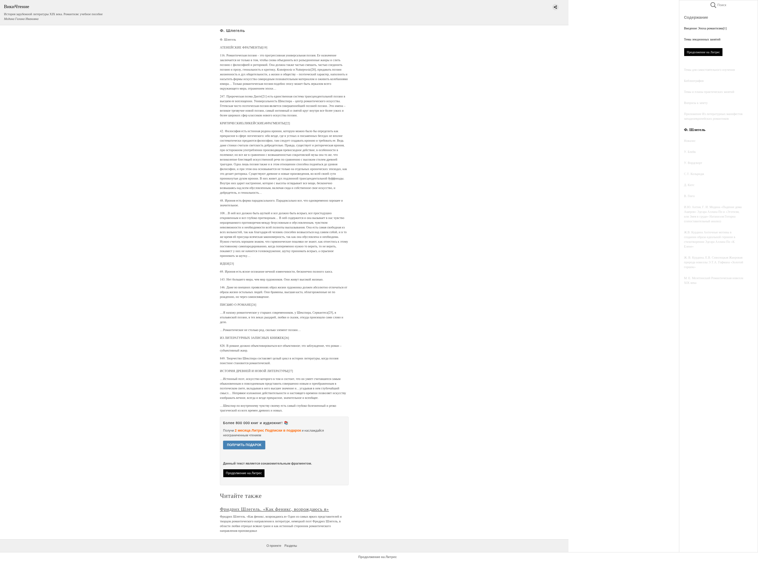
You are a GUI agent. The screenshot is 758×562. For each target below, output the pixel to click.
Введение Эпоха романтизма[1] (705, 28)
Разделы (290, 545)
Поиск (718, 5)
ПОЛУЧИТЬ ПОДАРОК (244, 445)
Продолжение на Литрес (703, 52)
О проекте (273, 545)
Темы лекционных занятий (702, 39)
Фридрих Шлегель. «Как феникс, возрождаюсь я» (274, 509)
